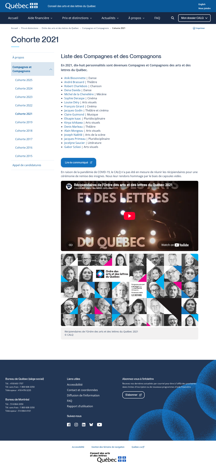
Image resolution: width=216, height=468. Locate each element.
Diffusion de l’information (83, 395)
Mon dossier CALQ (192, 18)
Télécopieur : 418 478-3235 (18, 390)
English (201, 4)
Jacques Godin (73, 110)
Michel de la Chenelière (79, 94)
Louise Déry (71, 102)
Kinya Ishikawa (73, 122)
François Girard (74, 106)
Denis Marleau (73, 126)
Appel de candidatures (26, 165)
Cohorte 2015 (23, 156)
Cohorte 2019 (23, 122)
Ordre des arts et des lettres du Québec (60, 28)
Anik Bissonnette (75, 78)
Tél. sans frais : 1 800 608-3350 (20, 386)
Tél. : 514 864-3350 (14, 404)
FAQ (69, 401)
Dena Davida (72, 90)
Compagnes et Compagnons (95, 28)
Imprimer (200, 28)
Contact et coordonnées (82, 390)
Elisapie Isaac (72, 118)
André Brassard (74, 82)
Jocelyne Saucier (74, 143)
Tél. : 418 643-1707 (14, 383)
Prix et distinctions (29, 28)
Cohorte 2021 (23, 114)
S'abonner (131, 394)
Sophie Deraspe (74, 98)
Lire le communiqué (76, 164)
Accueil (14, 28)
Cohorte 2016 (23, 147)
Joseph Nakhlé (73, 135)
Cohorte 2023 (23, 97)
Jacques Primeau (75, 139)
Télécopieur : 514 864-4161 (18, 410)
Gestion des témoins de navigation (108, 447)
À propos (18, 57)
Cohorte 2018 (23, 131)
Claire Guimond (74, 114)
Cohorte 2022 (23, 105)
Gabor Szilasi (72, 147)
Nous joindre (204, 8)
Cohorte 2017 (23, 139)
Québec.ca (137, 447)
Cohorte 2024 (23, 88)
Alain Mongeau (73, 131)
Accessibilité (75, 384)
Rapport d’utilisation (80, 406)
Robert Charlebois (75, 86)
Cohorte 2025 (23, 80)
